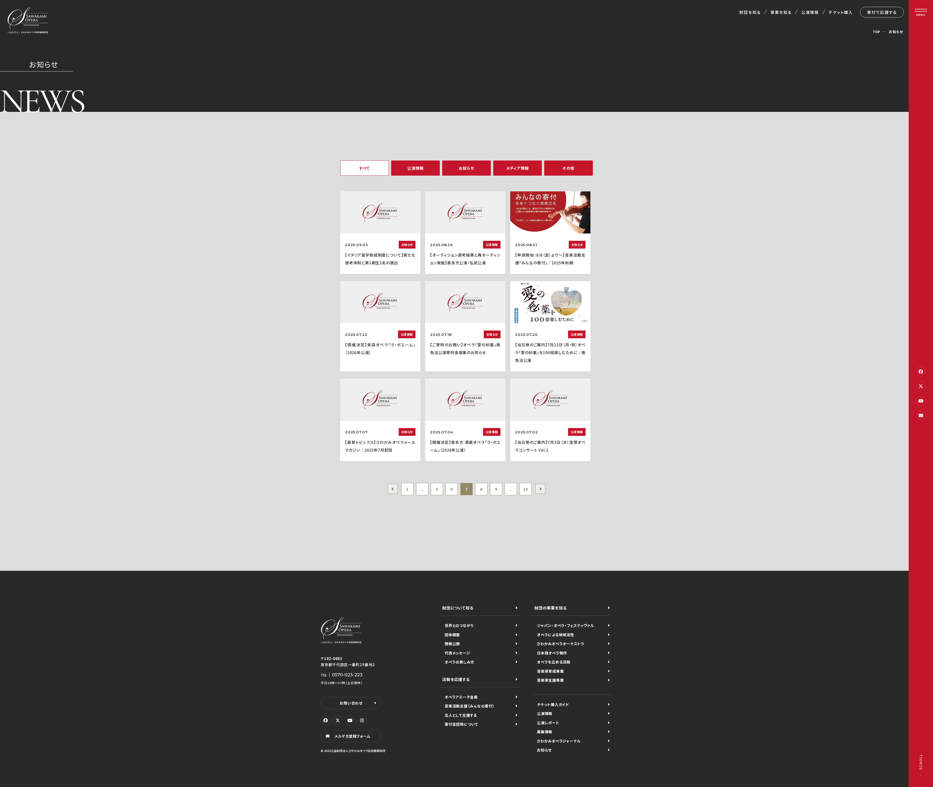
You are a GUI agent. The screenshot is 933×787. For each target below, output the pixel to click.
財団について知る (457, 608)
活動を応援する (456, 679)
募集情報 (544, 731)
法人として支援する (461, 715)
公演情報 (810, 12)
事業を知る (781, 12)
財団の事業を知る (551, 608)
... (422, 489)
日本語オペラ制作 (552, 652)
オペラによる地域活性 (555, 634)
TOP (876, 31)
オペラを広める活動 (553, 661)
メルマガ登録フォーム (353, 736)
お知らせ (544, 749)
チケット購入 (841, 12)
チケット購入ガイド (553, 704)
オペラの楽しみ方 (459, 661)
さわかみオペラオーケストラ (560, 643)
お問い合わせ (351, 703)
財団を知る (749, 12)
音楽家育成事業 (550, 671)
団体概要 (452, 634)
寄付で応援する (882, 12)
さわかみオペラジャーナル (559, 740)
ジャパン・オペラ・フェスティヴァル (565, 625)
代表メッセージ (457, 652)
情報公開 (452, 643)
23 (525, 489)
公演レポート (548, 722)
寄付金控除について (461, 724)
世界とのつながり (459, 625)
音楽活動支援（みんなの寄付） (470, 705)
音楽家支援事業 (550, 680)
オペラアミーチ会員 (461, 696)
